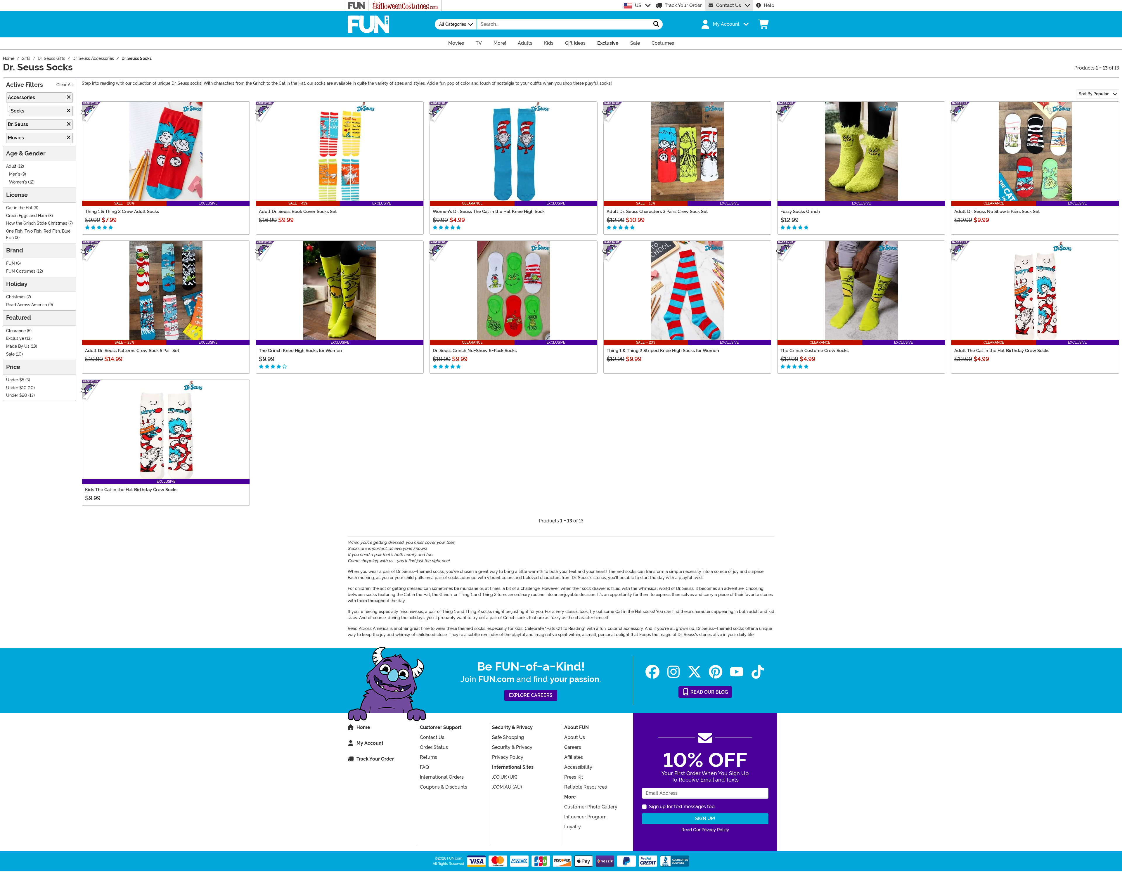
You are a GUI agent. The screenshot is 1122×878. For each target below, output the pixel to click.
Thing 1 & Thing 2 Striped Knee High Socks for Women (663, 350)
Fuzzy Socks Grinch (800, 211)
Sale (10, 354)
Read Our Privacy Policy (705, 829)
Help (769, 5)
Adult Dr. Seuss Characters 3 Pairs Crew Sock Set (657, 211)
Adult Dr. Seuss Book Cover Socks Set (298, 211)
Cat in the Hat (19, 207)
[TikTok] (758, 672)
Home (363, 727)
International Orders (442, 777)
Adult (11, 166)
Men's (14, 174)
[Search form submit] (656, 24)
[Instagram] (673, 672)
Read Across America (26, 304)
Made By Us (18, 346)
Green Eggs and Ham (26, 215)
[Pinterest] (716, 672)
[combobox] (563, 24)
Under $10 (16, 387)
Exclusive (15, 338)
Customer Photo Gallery (590, 807)
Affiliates (573, 757)
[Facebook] (652, 672)
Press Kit (573, 777)
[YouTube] (737, 672)
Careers (572, 747)
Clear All (64, 84)
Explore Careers (531, 695)
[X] (695, 672)
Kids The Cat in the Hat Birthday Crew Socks (131, 489)
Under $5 (15, 379)
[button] (724, 24)
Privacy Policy (507, 757)
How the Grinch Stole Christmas (36, 223)
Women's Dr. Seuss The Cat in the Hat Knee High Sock (489, 211)
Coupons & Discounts (443, 787)
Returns (428, 757)
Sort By (1094, 93)
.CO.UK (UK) (504, 777)
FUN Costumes (20, 271)
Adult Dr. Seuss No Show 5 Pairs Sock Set (997, 211)
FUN (10, 263)
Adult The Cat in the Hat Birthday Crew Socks (1001, 350)
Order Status (434, 747)
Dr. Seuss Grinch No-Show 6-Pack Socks (475, 350)
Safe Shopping (508, 737)
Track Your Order (683, 5)
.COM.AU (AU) (507, 787)
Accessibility (578, 767)
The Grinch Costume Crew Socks (814, 350)
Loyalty (572, 826)
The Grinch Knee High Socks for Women (300, 350)
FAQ (424, 767)
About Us (574, 737)
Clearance (16, 330)
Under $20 (16, 395)
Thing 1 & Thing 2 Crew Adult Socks (122, 211)
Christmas (15, 297)
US (638, 5)
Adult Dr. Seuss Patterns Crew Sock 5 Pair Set (132, 350)
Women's (18, 182)
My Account (369, 743)
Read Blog (708, 692)
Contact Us (728, 5)
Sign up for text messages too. (682, 806)
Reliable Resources (585, 787)
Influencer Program (585, 817)
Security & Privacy (512, 747)
